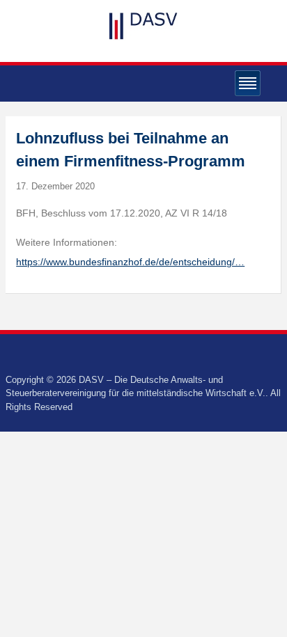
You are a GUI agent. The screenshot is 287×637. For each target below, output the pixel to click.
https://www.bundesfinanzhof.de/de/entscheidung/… (130, 261)
